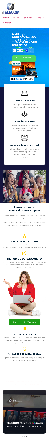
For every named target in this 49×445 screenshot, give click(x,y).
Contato (7, 22)
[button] (5, 412)
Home (6, 17)
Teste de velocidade (24, 241)
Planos (16, 17)
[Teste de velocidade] (24, 236)
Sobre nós (27, 17)
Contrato (40, 17)
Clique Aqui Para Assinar (23, 57)
